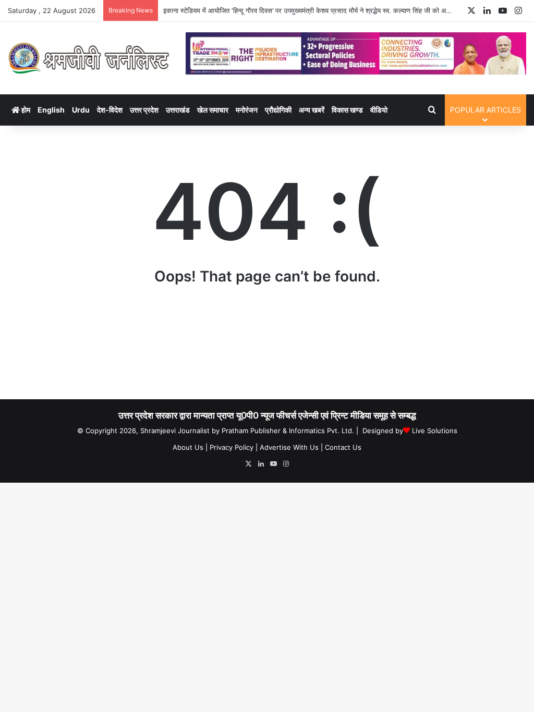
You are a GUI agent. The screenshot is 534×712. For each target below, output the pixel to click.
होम (25, 109)
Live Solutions (434, 430)
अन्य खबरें (311, 109)
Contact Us (343, 447)
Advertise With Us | (291, 447)
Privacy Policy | (234, 447)
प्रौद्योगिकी (278, 109)
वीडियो (378, 109)
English (51, 109)
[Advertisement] (267, 346)
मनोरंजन (247, 109)
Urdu (81, 109)
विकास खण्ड (347, 109)
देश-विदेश (110, 109)
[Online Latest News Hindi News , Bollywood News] (89, 58)
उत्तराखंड (178, 109)
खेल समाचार (212, 109)
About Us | (190, 447)
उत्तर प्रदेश (144, 109)
